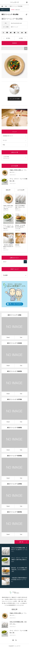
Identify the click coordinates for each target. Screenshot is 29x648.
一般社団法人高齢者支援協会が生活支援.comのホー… (8, 246)
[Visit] (17, 328)
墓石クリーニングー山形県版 (14, 483)
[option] (14, 551)
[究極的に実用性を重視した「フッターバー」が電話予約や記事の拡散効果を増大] (5, 172)
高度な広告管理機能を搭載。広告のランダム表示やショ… (20, 207)
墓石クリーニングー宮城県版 (14, 427)
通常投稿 (17, 245)
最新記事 (8, 190)
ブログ (14, 261)
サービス (5, 140)
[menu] (26, 2)
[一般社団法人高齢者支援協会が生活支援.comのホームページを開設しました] (8, 238)
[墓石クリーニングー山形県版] (12, 497)
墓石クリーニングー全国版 (14, 315)
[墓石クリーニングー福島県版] (12, 525)
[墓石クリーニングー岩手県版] (12, 413)
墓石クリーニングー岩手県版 (14, 399)
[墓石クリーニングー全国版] (12, 328)
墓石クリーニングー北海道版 (14, 343)
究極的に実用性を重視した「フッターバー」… (18, 171)
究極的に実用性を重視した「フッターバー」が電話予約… (8, 207)
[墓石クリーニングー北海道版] (12, 356)
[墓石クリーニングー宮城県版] (12, 441)
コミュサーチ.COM (14, 98)
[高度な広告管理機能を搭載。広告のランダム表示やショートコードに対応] (20, 199)
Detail (8, 337)
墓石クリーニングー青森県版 (14, 371)
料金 (4, 144)
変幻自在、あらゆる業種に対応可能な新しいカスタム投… (20, 227)
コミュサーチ (14, 2)
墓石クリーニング (4, 9)
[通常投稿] (20, 238)
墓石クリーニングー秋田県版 (14, 455)
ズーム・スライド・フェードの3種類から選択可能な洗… (8, 227)
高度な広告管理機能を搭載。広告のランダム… (18, 623)
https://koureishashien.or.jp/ (16, 23)
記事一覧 (21, 541)
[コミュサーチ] (14, 593)
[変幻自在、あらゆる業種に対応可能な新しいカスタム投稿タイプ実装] (20, 218)
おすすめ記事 (21, 190)
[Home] (2, 6)
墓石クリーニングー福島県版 (14, 512)
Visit (21, 337)
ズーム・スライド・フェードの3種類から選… (18, 180)
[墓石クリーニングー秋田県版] (12, 469)
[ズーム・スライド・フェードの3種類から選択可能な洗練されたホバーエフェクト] (5, 181)
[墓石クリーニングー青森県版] (12, 385)
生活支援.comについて (8, 135)
